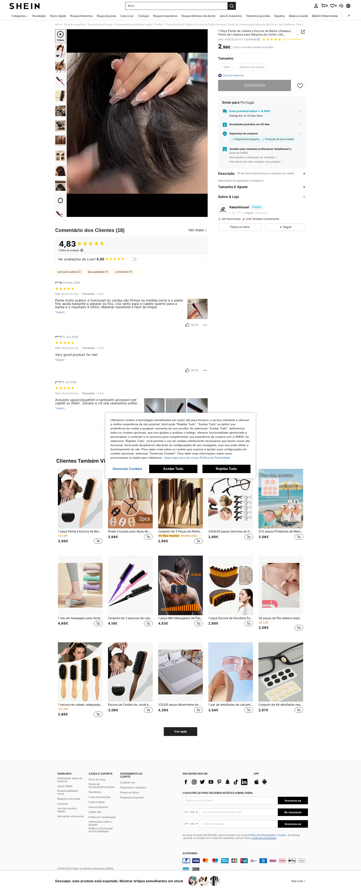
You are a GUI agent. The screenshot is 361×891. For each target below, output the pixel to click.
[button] (341, 5)
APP (256, 774)
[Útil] (187, 324)
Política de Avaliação (69, 250)
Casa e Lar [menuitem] (127, 16)
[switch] (133, 259)
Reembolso (95, 792)
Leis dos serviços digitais (67, 810)
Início (58, 24)
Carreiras (62, 803)
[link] (324, 5)
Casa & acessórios (74, 24)
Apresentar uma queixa (70, 816)
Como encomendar (100, 797)
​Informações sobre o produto (100, 823)
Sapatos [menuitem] (279, 16)
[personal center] (316, 5)
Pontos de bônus (129, 792)
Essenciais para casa (100, 24)
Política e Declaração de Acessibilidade (101, 830)
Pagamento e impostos (133, 787)
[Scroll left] (343, 16)
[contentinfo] (245, 860)
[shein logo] (24, 6)
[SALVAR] (300, 85)
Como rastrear (97, 802)
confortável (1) (123, 271)
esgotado (254, 85)
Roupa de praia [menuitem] (106, 16)
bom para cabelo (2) (69, 271)
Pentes (158, 24)
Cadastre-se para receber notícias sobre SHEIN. (218, 793)
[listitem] (80, 509)
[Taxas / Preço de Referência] (232, 47)
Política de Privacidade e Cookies (267, 835)
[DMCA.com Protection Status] (195, 868)
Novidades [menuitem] (39, 16)
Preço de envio (97, 779)
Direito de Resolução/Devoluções (102, 786)
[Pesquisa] (232, 6)
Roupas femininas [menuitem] (81, 16)
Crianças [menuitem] (143, 16)
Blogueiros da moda (68, 798)
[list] (216, 782)
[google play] (264, 783)
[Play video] (137, 123)
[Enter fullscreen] (203, 213)
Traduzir (60, 312)
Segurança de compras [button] (243, 133)
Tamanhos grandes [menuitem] (258, 16)
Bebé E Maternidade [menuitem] (325, 16)
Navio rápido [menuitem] (58, 16)
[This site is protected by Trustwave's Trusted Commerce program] (186, 868)
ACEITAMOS (190, 853)
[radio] (225, 67)
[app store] (256, 783)
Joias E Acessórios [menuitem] (231, 16)
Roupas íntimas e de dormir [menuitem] (199, 16)
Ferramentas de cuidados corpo (133, 24)
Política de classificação (102, 817)
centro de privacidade (264, 838)
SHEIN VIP (95, 812)
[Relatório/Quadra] (205, 324)
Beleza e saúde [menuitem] (298, 16)
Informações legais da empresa (69, 780)
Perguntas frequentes (132, 797)
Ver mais (180, 731)
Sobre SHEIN (64, 786)
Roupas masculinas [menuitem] (165, 16)
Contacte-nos (127, 782)
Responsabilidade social (67, 792)
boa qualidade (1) (98, 271)
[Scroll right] (348, 16)
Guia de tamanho (98, 807)
